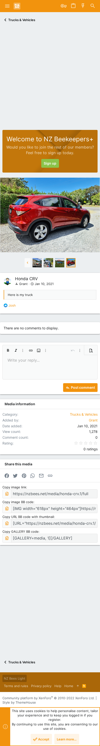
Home (68, 686)
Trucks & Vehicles (84, 414)
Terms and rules (16, 686)
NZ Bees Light (14, 678)
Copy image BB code (17, 502)
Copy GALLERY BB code (20, 531)
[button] (7, 6)
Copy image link (14, 487)
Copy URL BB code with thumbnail (28, 517)
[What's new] (83, 6)
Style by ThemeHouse (19, 702)
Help (57, 686)
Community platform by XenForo (48, 698)
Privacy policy (41, 686)
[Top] (78, 686)
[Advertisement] (50, 77)
